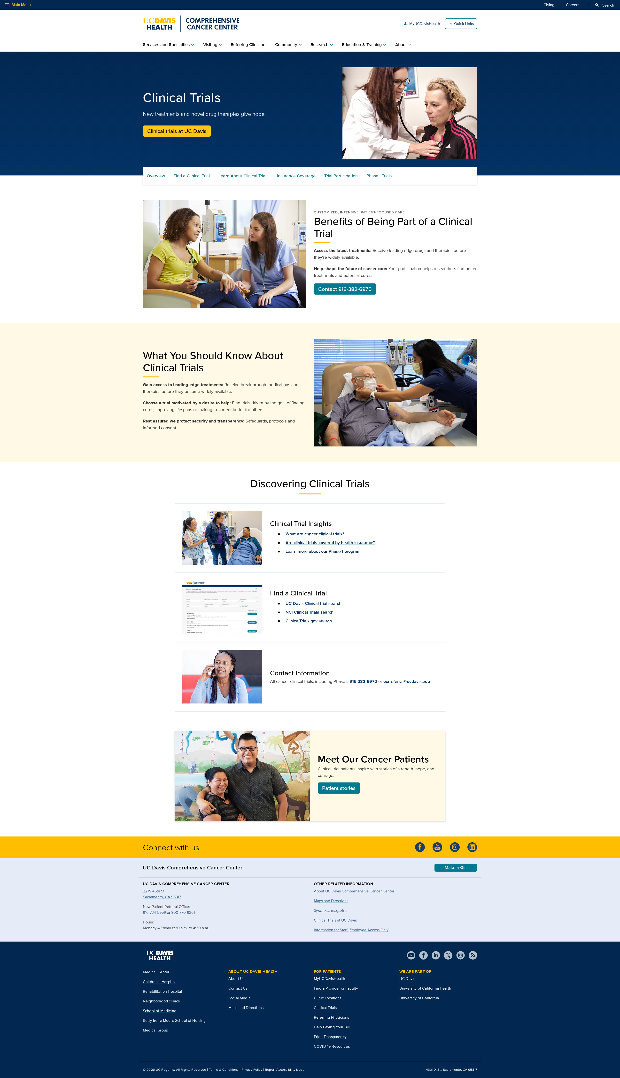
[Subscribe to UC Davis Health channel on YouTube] (437, 847)
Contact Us (238, 988)
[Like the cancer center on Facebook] (420, 847)
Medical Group (155, 1030)
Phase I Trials (379, 176)
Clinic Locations (327, 998)
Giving (548, 5)
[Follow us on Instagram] (458, 955)
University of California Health (425, 988)
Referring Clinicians (249, 44)
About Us (236, 978)
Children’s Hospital (159, 981)
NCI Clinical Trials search (309, 612)
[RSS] (471, 955)
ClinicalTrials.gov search (309, 621)
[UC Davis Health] (160, 955)
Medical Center (156, 972)
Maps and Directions (331, 901)
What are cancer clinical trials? (315, 534)
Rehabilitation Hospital (162, 991)
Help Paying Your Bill (332, 1027)
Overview (156, 176)
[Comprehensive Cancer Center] (191, 24)
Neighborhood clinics (161, 1001)
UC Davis (295, 603)
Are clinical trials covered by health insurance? (330, 542)
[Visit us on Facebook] (421, 955)
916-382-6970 (363, 681)
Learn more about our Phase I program (323, 551)
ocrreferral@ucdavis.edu (407, 681)
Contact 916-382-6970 (345, 289)
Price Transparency (330, 1036)
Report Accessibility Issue (284, 1069)
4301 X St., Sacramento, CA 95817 (451, 1069)
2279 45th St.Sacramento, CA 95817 (162, 894)
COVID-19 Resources (332, 1046)
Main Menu (17, 4)
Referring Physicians (331, 1017)
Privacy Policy (251, 1069)
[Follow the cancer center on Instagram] (455, 847)
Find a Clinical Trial (192, 176)
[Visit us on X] (446, 955)
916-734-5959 (154, 912)
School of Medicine (159, 1011)
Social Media (239, 998)
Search (604, 5)
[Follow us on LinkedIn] (472, 847)
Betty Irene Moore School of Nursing (174, 1020)
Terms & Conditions (224, 1069)
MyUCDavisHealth (421, 24)
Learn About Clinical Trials (243, 176)
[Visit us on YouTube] (411, 955)
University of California (419, 998)
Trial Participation (341, 176)
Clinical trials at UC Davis (176, 131)
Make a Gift (456, 867)
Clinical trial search (322, 603)
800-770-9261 (183, 912)
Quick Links (464, 23)
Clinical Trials (325, 1007)
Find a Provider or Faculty (336, 988)
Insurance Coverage (296, 176)
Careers (572, 5)
